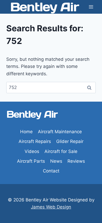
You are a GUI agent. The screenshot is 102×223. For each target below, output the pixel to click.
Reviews (76, 161)
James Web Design (51, 207)
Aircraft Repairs (35, 141)
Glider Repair (69, 141)
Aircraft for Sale (60, 151)
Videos (32, 151)
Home (26, 131)
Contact (51, 171)
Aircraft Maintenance (60, 131)
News (56, 161)
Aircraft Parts (31, 161)
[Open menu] (91, 7)
